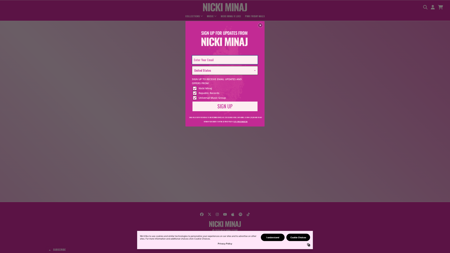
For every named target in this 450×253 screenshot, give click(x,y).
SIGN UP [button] (225, 106)
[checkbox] (225, 88)
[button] (260, 25)
